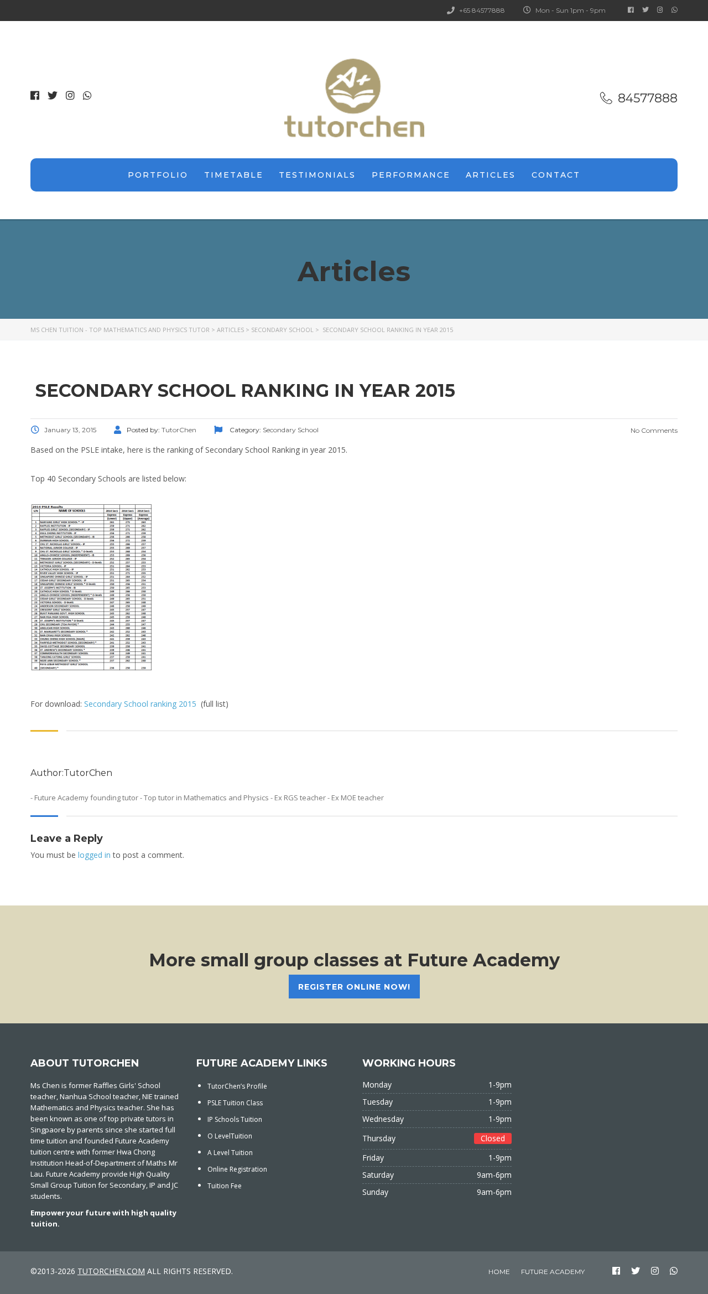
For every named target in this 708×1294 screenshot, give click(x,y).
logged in (94, 855)
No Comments (653, 430)
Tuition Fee (224, 1186)
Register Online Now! (354, 987)
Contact (556, 175)
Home (499, 1271)
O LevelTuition (229, 1136)
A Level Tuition (230, 1152)
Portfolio (158, 175)
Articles (491, 175)
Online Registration (237, 1169)
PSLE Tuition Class (235, 1102)
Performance (411, 175)
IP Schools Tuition (234, 1119)
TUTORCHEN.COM (111, 1271)
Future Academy (553, 1271)
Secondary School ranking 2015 (140, 703)
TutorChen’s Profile (237, 1086)
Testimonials (317, 175)
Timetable (233, 175)
